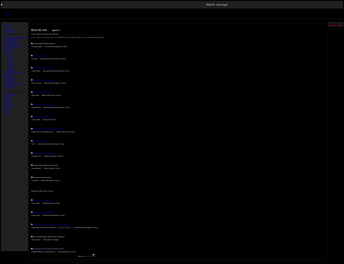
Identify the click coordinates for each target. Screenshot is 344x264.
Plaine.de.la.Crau (10, 48)
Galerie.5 (11, 61)
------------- (8, 52)
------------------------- (10, 29)
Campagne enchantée (11, 71)
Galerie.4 (11, 60)
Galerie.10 (12, 69)
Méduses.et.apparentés (11, 105)
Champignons (9, 97)
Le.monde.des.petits (10, 85)
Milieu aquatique (10, 81)
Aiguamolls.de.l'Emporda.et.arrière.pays (16, 37)
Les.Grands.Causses (10, 45)
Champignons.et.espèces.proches (14, 73)
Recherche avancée (10, 31)
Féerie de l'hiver (9, 77)
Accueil (7, 24)
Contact (7, 28)
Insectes (7, 101)
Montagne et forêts (10, 82)
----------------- (9, 89)
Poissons (7, 111)
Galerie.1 (11, 55)
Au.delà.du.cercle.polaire (12, 40)
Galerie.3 (11, 58)
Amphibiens (8, 93)
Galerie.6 (11, 63)
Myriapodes (8, 106)
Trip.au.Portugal (9, 50)
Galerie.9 (11, 68)
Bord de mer (8, 53)
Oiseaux (7, 108)
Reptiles (7, 113)
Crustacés (7, 98)
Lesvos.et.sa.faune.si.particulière (14, 47)
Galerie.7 (11, 65)
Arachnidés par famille (11, 95)
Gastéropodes (9, 100)
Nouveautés (8, 26)
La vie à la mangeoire (11, 79)
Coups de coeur (9, 74)
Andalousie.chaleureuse (11, 39)
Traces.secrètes (9, 87)
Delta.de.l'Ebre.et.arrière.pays (13, 44)
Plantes (7, 109)
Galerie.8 (11, 66)
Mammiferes (8, 103)
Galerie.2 (11, 56)
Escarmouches (9, 76)
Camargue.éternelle (10, 42)
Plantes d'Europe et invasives (13, 84)
